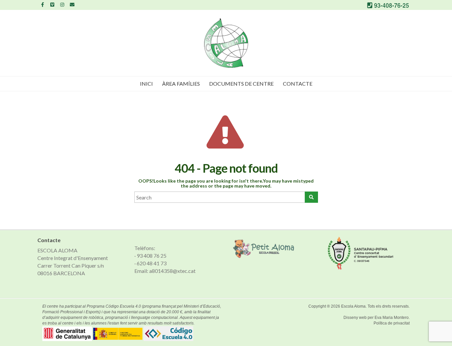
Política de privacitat (392, 323)
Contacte (297, 83)
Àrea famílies (181, 83)
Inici (146, 83)
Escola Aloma (353, 306)
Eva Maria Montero (392, 317)
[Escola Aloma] (226, 43)
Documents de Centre (241, 83)
